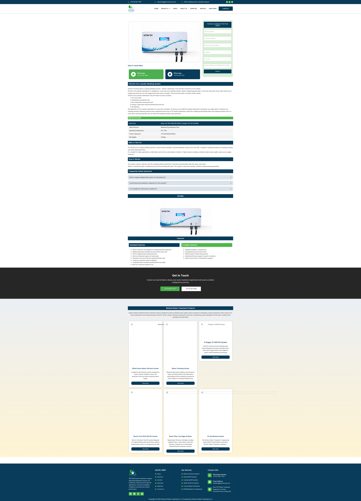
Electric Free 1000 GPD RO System (145, 436)
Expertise (193, 8)
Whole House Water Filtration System (145, 368)
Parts (175, 8)
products (164, 8)
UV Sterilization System (215, 436)
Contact (225, 8)
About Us (183, 8)
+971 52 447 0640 (191, 289)
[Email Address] (210, 482)
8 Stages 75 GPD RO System (215, 342)
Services (203, 8)
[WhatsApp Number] (210, 475)
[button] (165, 8)
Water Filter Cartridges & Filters (180, 436)
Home (156, 8)
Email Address (218, 481)
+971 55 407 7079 (170, 289)
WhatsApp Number (219, 474)
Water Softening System (180, 368)
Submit (217, 71)
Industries (213, 8)
